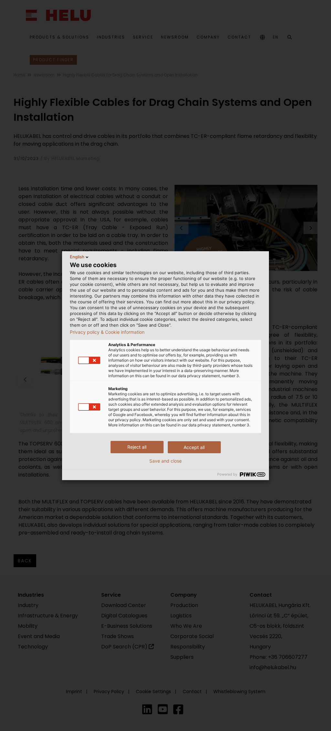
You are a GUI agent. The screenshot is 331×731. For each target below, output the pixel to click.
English (77, 256)
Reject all (136, 447)
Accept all (194, 447)
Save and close (165, 461)
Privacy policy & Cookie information (107, 332)
